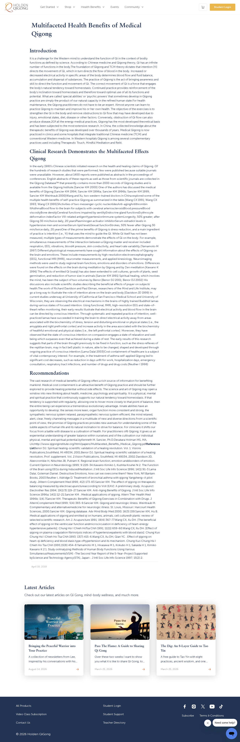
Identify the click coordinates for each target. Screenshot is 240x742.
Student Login (222, 7)
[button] (49, 7)
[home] (16, 7)
